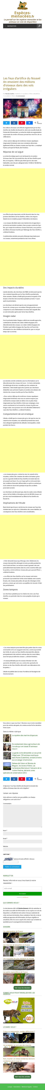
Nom (4, 830)
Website (5, 846)
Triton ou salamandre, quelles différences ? (19, 1032)
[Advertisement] (22, 51)
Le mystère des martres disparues (25, 735)
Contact (35, 1087)
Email (4, 838)
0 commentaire (20, 96)
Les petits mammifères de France (15, 972)
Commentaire (7, 803)
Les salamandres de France (13, 931)
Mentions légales (27, 1087)
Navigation (11, 26)
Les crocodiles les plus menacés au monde (18, 959)
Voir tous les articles (22, 1077)
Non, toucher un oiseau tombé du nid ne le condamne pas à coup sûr (19, 1060)
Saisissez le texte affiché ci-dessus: (24, 859)
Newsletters (17, 1087)
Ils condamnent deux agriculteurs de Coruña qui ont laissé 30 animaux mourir (26, 746)
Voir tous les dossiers (22, 988)
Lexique (10, 1087)
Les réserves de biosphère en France (16, 945)
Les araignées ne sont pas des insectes (17, 1045)
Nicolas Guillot (9, 93)
